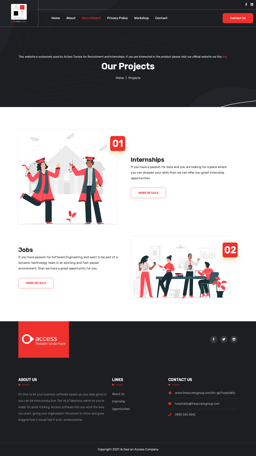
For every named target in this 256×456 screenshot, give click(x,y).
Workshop (141, 18)
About (71, 18)
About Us (118, 394)
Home (56, 18)
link (224, 56)
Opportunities (121, 409)
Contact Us (238, 18)
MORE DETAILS (148, 193)
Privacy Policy (117, 18)
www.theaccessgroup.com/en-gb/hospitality (205, 392)
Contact (161, 18)
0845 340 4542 (185, 414)
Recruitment (91, 18)
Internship (118, 401)
